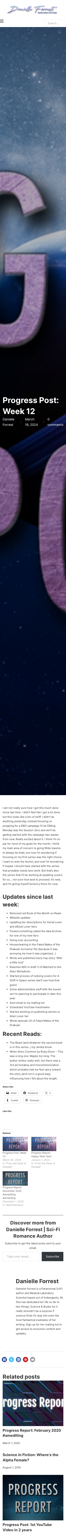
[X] (11, 1359)
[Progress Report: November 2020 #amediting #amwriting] (15, 1178)
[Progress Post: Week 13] (15, 1144)
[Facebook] (4, 1359)
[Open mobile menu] (2, 21)
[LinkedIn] (18, 1359)
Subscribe (52, 1256)
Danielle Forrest (37, 1281)
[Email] (32, 1359)
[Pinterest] (25, 1359)
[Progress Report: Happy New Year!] (43, 1144)
